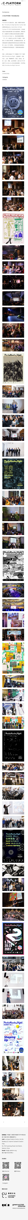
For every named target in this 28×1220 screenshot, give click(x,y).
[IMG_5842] (13, 157)
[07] (13, 474)
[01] (13, 368)
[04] (13, 421)
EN (22, 1)
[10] (13, 529)
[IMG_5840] (13, 143)
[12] (13, 566)
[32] (13, 915)
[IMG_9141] (13, 345)
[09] (13, 514)
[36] (13, 996)
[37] (13, 1012)
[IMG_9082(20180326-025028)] (13, 267)
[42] (13, 1109)
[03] (13, 406)
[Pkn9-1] (13, 228)
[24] (13, 778)
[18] (13, 681)
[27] (13, 822)
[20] (13, 709)
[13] (13, 590)
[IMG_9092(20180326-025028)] (13, 253)
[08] (13, 498)
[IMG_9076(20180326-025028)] (13, 314)
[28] (13, 846)
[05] (13, 435)
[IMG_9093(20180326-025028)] (13, 298)
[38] (13, 1037)
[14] (13, 605)
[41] (13, 1094)
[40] (13, 1079)
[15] (13, 620)
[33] (13, 939)
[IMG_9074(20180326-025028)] (13, 330)
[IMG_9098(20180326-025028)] (13, 282)
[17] (13, 658)
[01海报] (13, 746)
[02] (13, 391)
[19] (13, 695)
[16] (13, 635)
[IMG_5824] (13, 188)
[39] (13, 1063)
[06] (13, 450)
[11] (13, 543)
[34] (13, 964)
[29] (13, 870)
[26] (13, 808)
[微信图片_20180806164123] (13, 102)
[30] (13, 884)
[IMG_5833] (13, 172)
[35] (13, 980)
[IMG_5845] (13, 127)
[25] (13, 793)
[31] (13, 900)
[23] (13, 766)
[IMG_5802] (13, 204)
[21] (13, 723)
